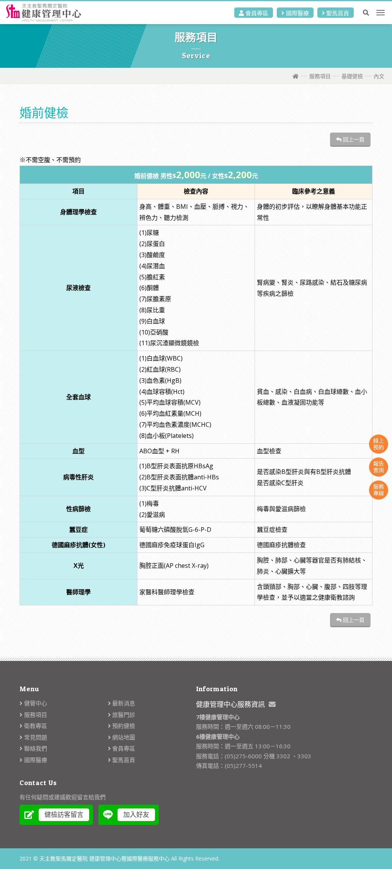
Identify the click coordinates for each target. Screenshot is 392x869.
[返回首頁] (295, 76)
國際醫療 (296, 13)
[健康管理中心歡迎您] (45, 12)
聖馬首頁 (337, 13)
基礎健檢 (352, 76)
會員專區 (256, 13)
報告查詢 (378, 467)
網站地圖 (123, 737)
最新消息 (123, 703)
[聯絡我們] (272, 704)
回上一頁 (352, 139)
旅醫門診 (123, 714)
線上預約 (378, 444)
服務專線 (378, 490)
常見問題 (35, 737)
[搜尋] (366, 12)
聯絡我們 (35, 748)
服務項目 (320, 76)
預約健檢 (123, 726)
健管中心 (35, 703)
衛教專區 (35, 726)
